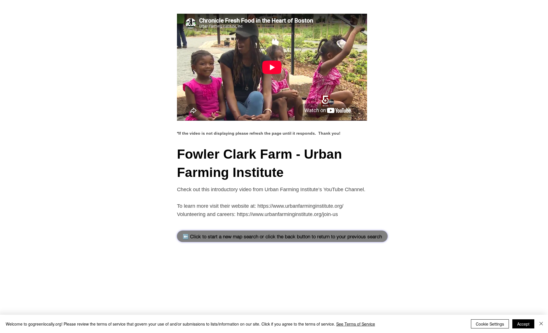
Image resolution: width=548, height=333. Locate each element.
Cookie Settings (490, 324)
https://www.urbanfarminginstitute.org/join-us (287, 214)
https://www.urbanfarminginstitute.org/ (300, 206)
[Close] (541, 323)
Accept (523, 324)
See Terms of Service (355, 324)
